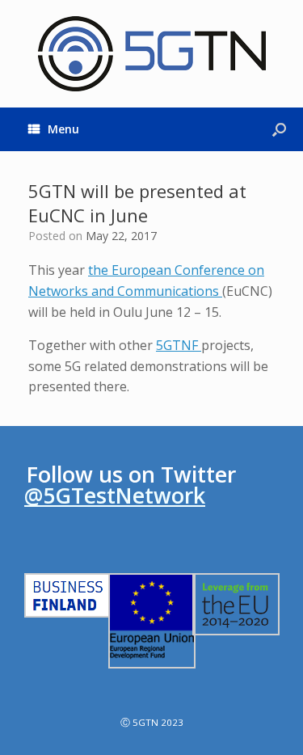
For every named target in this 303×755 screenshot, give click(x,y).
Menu (63, 129)
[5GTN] (151, 53)
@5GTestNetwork (114, 495)
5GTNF (178, 345)
